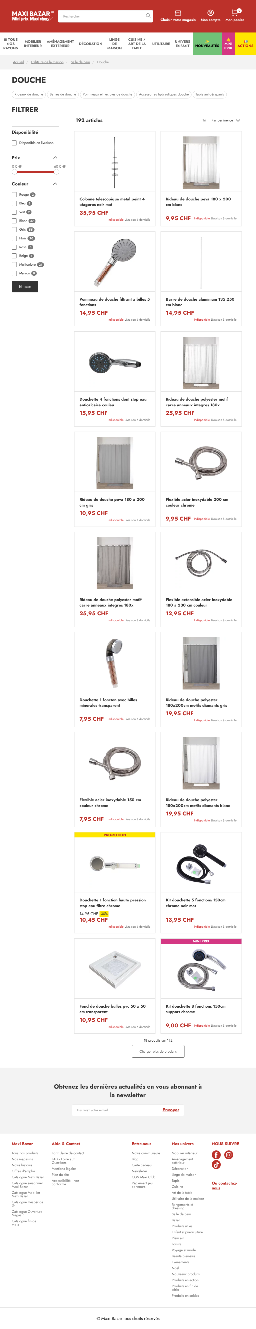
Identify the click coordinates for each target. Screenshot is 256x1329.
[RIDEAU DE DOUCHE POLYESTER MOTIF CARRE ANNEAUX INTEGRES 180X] (201, 363)
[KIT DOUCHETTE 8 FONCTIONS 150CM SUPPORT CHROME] (201, 970)
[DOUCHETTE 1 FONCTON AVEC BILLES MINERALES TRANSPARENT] (115, 663)
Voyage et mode (184, 1251)
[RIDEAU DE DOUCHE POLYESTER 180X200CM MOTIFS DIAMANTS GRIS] (201, 663)
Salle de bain (80, 62)
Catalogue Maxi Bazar (28, 1178)
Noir (26, 238)
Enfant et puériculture (187, 1233)
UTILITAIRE (161, 43)
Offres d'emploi (23, 1172)
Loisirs (177, 1245)
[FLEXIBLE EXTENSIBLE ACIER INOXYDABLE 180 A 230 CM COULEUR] (201, 563)
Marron (27, 273)
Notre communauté (146, 1154)
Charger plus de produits (158, 1051)
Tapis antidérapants (210, 94)
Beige (25, 255)
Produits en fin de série (185, 1288)
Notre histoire (22, 1166)
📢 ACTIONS (246, 43)
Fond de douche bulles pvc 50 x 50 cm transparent (113, 1009)
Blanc (26, 220)
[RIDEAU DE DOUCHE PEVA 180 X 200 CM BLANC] (201, 162)
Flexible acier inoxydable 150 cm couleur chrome (110, 802)
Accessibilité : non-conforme (66, 1183)
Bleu (24, 203)
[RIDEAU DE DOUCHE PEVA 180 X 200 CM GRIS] (115, 463)
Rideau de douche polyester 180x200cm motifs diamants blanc (198, 802)
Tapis (176, 1181)
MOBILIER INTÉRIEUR (33, 43)
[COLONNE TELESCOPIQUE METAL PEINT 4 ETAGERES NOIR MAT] (115, 162)
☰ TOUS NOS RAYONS (10, 43)
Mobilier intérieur (185, 1154)
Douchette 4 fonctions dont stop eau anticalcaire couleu (113, 402)
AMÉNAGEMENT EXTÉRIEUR (60, 43)
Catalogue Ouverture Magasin (27, 1214)
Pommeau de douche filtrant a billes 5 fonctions (115, 302)
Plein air (178, 1239)
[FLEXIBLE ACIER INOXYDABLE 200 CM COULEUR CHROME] (201, 463)
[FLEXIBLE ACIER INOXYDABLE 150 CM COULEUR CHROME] (115, 763)
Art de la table (182, 1193)
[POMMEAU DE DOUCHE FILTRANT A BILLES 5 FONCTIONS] (115, 263)
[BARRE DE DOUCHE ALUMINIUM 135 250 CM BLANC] (201, 263)
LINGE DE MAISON (114, 43)
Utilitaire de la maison (47, 62)
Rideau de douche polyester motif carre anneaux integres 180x (197, 402)
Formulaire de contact (68, 1154)
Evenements (180, 1263)
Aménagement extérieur (182, 1161)
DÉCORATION (90, 43)
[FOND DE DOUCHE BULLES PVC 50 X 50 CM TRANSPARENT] (115, 970)
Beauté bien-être (183, 1257)
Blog (135, 1160)
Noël (175, 1269)
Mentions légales (64, 1169)
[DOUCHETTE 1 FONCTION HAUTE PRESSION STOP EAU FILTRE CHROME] (115, 863)
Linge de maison (184, 1175)
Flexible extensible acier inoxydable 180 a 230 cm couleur (199, 602)
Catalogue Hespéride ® (27, 1204)
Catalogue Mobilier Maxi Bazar (26, 1195)
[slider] (14, 171)
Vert (24, 212)
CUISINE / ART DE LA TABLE (137, 43)
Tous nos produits (25, 1154)
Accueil (18, 62)
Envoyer (170, 1110)
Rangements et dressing (182, 1207)
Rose (25, 247)
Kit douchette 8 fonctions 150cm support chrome (196, 1009)
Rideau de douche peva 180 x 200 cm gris (112, 502)
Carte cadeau (142, 1166)
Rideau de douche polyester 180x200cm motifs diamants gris (196, 702)
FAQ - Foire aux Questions (63, 1161)
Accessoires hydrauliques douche (164, 94)
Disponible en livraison (36, 142)
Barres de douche (63, 94)
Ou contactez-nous (224, 1185)
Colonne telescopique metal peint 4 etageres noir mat (112, 201)
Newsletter (139, 1172)
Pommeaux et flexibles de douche (107, 94)
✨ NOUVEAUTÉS (207, 43)
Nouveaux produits (186, 1275)
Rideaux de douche (28, 94)
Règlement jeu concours (142, 1185)
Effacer (25, 286)
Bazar (176, 1221)
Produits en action (185, 1281)
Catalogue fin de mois (24, 1223)
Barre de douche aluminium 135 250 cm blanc (200, 302)
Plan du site (60, 1175)
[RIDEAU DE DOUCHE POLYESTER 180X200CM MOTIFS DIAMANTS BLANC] (201, 763)
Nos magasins (22, 1160)
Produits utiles (182, 1227)
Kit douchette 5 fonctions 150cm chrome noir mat (196, 902)
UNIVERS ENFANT (182, 43)
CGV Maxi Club (143, 1178)
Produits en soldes (185, 1296)
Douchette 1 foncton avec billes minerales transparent (108, 702)
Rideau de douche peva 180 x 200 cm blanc (198, 201)
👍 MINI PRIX (228, 43)
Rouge (26, 194)
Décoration (180, 1169)
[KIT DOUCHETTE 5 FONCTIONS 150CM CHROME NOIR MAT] (201, 863)
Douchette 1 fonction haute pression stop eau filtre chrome (113, 902)
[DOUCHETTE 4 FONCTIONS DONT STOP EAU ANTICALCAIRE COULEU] (115, 363)
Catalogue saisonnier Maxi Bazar (27, 1185)
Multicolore (30, 264)
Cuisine (177, 1187)
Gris (26, 229)
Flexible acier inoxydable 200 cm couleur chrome (197, 502)
